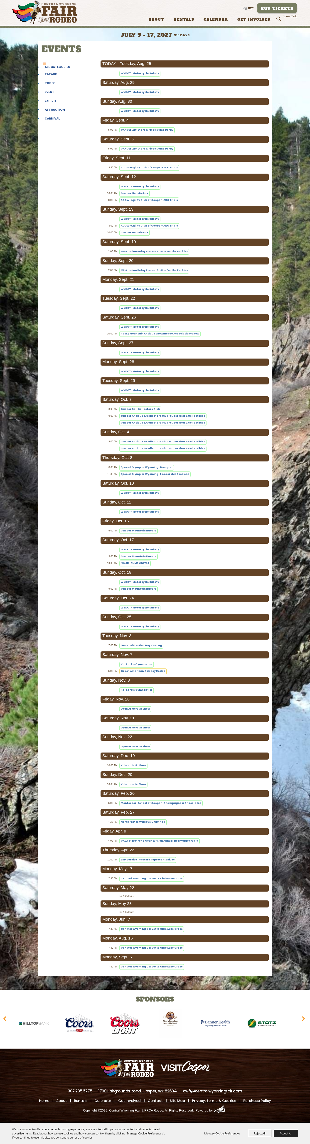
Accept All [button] (286, 1133)
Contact (155, 1100)
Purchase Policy (257, 1100)
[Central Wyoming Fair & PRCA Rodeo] (44, 12)
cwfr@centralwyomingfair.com (212, 1091)
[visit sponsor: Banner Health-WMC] (182, 1024)
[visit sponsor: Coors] (45, 1024)
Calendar (216, 19)
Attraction (55, 110)
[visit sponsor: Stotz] (227, 1024)
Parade (51, 74)
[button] (5, 1020)
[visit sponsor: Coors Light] (91, 1024)
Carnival (52, 118)
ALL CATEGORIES (57, 67)
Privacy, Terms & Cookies (214, 1100)
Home (44, 1100)
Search (279, 19)
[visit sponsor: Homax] (272, 1024)
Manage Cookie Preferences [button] (222, 1133)
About (156, 19)
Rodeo (50, 83)
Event (49, 92)
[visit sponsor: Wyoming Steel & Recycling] (136, 1024)
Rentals (184, 19)
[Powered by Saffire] (221, 1110)
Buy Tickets (277, 8)
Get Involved (254, 19)
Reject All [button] (260, 1133)
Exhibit (51, 101)
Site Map (177, 1100)
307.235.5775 (80, 1091)
